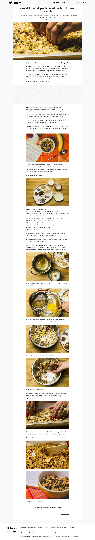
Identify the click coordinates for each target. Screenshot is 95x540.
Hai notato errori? (65, 514)
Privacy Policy (33, 527)
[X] (10, 531)
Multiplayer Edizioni (57, 532)
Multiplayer (22, 532)
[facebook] (12, 531)
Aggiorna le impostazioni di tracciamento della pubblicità (61, 527)
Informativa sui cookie (25, 527)
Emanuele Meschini (36, 502)
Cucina (78, 2)
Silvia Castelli (33, 62)
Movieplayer (29, 532)
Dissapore (41, 20)
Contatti (39, 527)
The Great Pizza (48, 532)
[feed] (7, 531)
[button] (58, 62)
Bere (68, 2)
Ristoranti (56, 2)
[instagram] (16, 531)
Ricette (84, 2)
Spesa (63, 2)
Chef (72, 2)
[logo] (15, 2)
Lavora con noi (44, 527)
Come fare (53, 20)
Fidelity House (41, 532)
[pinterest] (14, 531)
